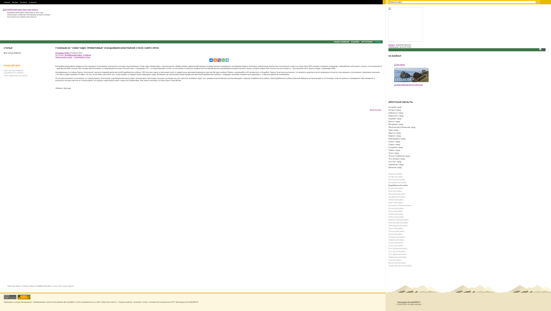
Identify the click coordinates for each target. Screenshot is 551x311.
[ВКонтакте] (211, 60)
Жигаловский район (397, 194)
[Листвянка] (399, 65)
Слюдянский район (396, 237)
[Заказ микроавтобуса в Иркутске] (408, 85)
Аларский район (395, 174)
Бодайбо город (394, 119)
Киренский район (395, 214)
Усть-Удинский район (397, 254)
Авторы (15, 2)
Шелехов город (395, 167)
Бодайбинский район (43, 286)
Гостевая (23, 2)
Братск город (394, 121)
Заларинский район (396, 197)
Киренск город (394, 136)
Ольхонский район (396, 231)
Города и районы (29, 286)
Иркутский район (395, 202)
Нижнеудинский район (398, 225)
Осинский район (395, 234)
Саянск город (394, 142)
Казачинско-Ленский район (400, 205)
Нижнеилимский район (398, 223)
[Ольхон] (411, 75)
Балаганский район (396, 180)
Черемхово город (395, 164)
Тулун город (393, 153)
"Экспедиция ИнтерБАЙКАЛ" (408, 302)
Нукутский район (395, 228)
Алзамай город (394, 107)
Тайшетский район (396, 240)
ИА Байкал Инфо (62, 53)
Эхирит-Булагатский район (400, 266)
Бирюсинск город (395, 116)
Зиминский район (395, 200)
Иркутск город (394, 133)
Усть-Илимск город (396, 159)
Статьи (378, 42)
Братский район (395, 191)
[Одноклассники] (215, 60)
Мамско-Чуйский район (398, 220)
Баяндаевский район (397, 182)
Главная (7, 2)
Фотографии (367, 42)
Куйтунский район (396, 217)
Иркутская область (14, 286)
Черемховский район (397, 257)
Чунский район (394, 260)
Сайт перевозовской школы (16, 75)
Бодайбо (355, 42)
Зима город (393, 130)
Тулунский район (395, 243)
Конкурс (391, 45)
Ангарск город (394, 110)
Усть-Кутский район (396, 251)
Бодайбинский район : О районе (78, 55)
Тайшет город (394, 150)
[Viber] (219, 60)
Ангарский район (395, 177)
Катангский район (396, 208)
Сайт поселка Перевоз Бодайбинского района (13, 71)
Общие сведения (341, 42)
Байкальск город (395, 113)
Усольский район (395, 246)
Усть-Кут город (394, 162)
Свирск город (394, 144)
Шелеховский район (397, 263)
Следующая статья (82, 57)
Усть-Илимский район (397, 248)
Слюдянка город (395, 147)
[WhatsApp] (223, 60)
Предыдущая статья (63, 57)
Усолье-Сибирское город (399, 156)
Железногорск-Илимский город (401, 127)
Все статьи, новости (12, 53)
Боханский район (395, 188)
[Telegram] (227, 60)
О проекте (33, 2)
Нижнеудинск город (397, 139)
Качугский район (395, 211)
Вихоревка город (395, 124)
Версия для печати (375, 110)
